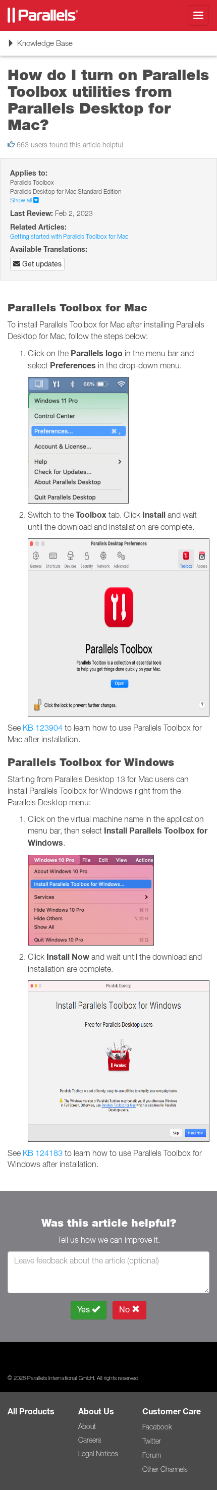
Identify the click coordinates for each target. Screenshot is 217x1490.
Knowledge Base (40, 47)
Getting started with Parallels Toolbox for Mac (69, 236)
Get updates (41, 263)
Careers (89, 1440)
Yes (84, 1309)
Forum (151, 1455)
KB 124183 (43, 1152)
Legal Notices (98, 1454)
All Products (31, 1411)
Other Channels (165, 1469)
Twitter (151, 1441)
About (87, 1426)
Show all (21, 200)
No (125, 1309)
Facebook (157, 1427)
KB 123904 (43, 727)
